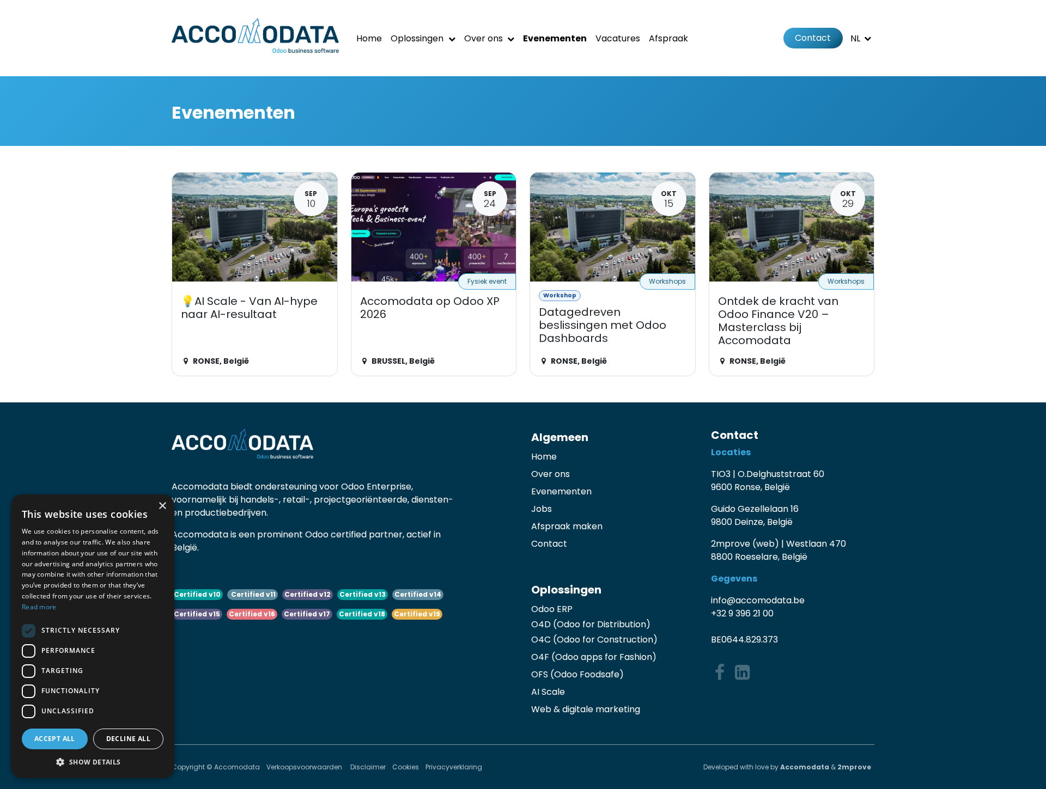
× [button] (162, 506)
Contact (813, 38)
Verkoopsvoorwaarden (305, 767)
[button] (92, 761)
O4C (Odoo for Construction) (594, 639)
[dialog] (92, 636)
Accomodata (804, 767)
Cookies (405, 767)
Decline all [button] (128, 738)
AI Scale (548, 692)
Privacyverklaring (453, 767)
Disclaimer (368, 767)
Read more (39, 606)
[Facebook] (720, 672)
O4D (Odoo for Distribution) (590, 624)
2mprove (854, 767)
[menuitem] (369, 38)
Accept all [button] (54, 738)
